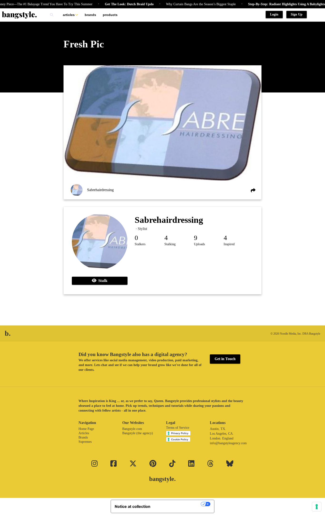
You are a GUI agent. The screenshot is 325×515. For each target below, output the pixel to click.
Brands (90, 15)
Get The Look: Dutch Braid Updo (120, 4)
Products (110, 15)
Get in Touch (225, 359)
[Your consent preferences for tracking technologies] (316, 506)
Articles (69, 15)
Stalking (170, 244)
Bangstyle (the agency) (137, 433)
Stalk (101, 280)
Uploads (199, 244)
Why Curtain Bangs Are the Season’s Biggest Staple (192, 4)
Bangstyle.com (132, 429)
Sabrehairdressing (100, 190)
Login (274, 14)
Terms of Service (177, 427)
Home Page (86, 429)
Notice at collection (132, 506)
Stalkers (140, 244)
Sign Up (296, 14)
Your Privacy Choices (178, 504)
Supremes (85, 442)
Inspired (229, 244)
